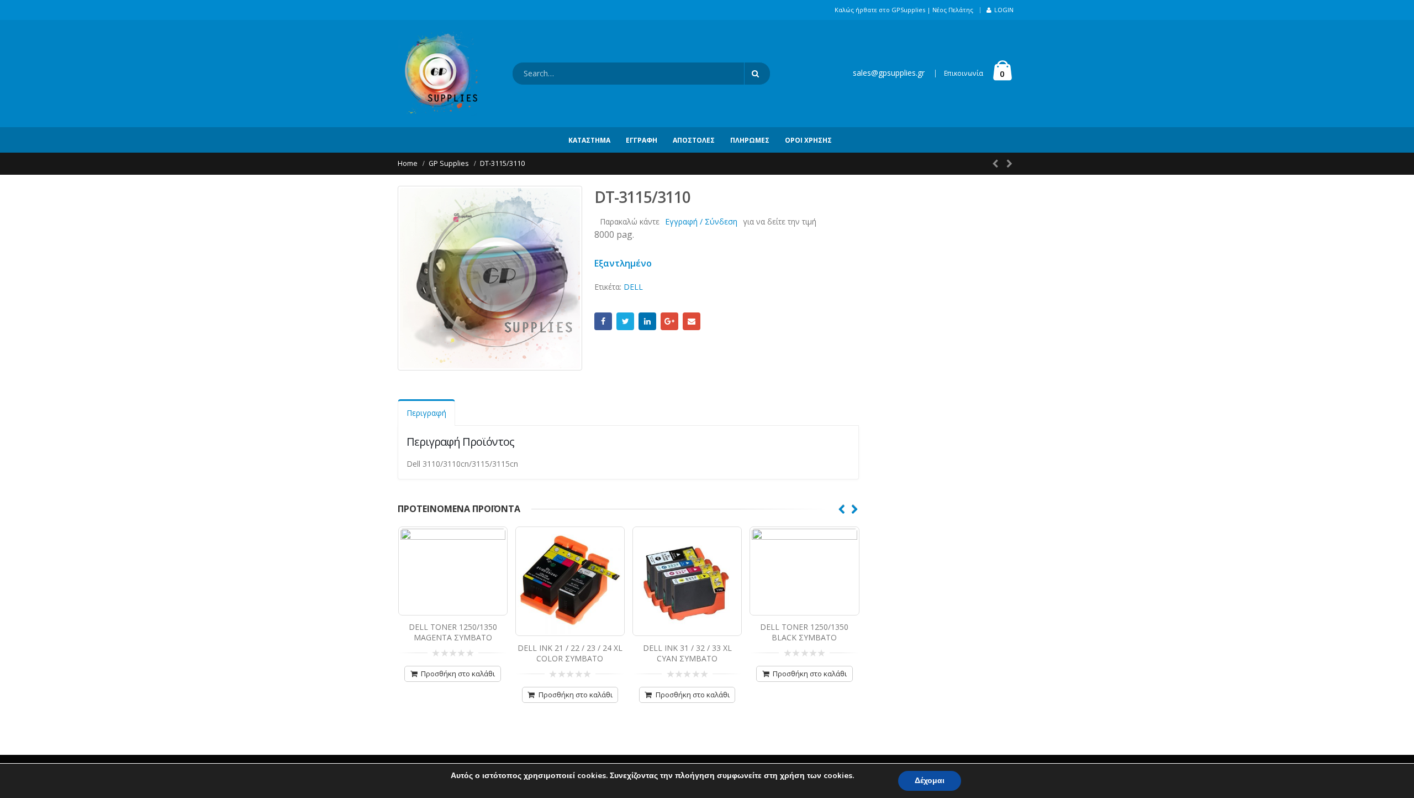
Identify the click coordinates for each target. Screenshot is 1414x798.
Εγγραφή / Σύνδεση (701, 221)
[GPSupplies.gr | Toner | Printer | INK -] (439, 73)
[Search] (757, 73)
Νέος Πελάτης (952, 10)
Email (691, 321)
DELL (633, 286)
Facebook (603, 321)
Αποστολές (694, 140)
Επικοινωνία (963, 73)
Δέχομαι (930, 780)
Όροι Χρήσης (808, 140)
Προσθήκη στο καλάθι (458, 674)
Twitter (625, 321)
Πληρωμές (749, 140)
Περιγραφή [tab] (426, 413)
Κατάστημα (589, 140)
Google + (669, 321)
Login (1004, 10)
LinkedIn (647, 321)
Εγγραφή (641, 140)
